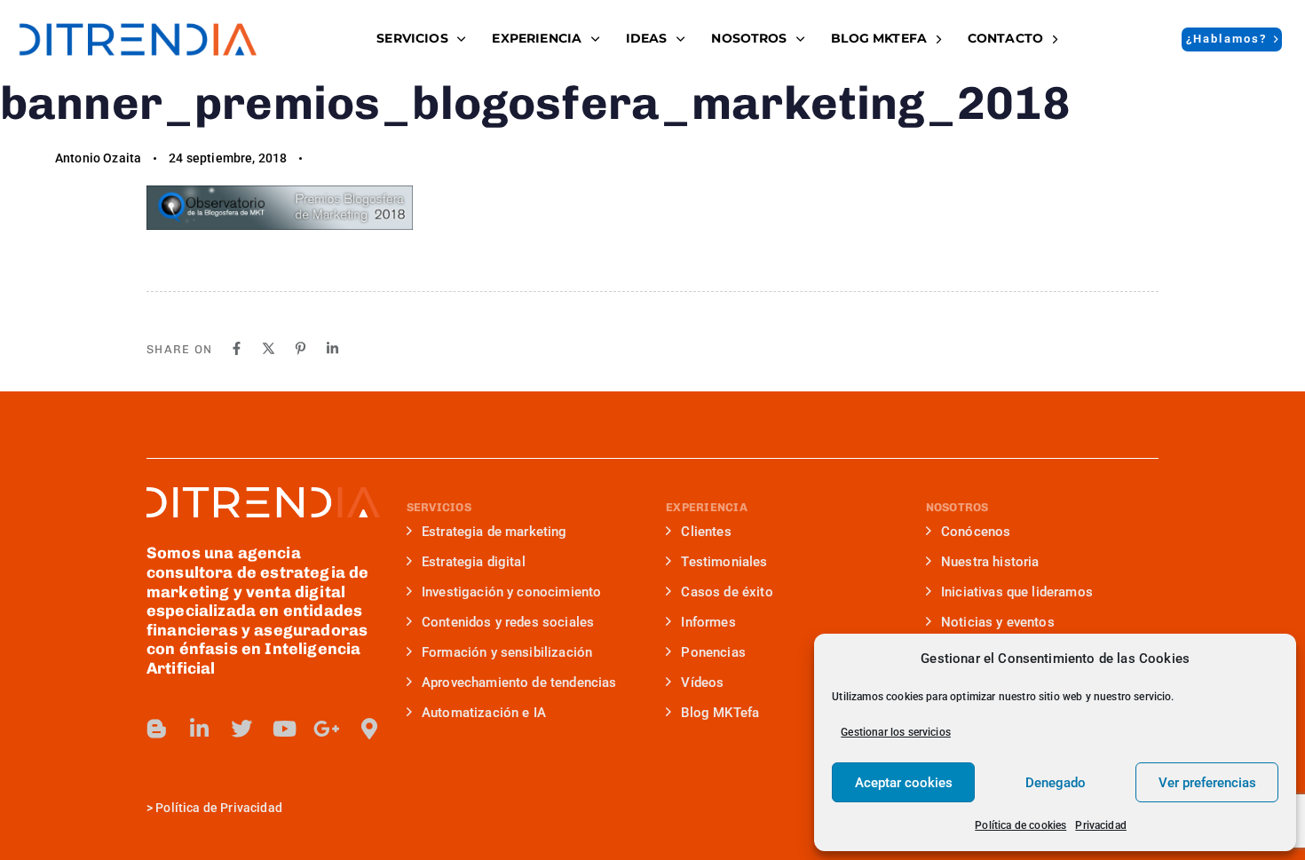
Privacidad (1101, 825)
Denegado (1055, 783)
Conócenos (975, 532)
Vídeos (702, 682)
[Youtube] (284, 728)
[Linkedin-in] (199, 728)
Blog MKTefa (720, 713)
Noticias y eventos (998, 622)
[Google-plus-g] (326, 728)
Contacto (1005, 38)
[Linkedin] (332, 348)
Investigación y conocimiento (511, 592)
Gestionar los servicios (896, 732)
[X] (268, 348)
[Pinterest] (300, 348)
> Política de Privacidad (214, 808)
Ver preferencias (1207, 783)
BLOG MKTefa (879, 38)
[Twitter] (241, 728)
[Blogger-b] (157, 728)
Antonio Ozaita (98, 158)
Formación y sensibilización (507, 652)
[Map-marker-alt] (369, 728)
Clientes (706, 532)
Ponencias (713, 652)
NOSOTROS (749, 38)
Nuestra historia (990, 562)
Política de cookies (1020, 825)
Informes (708, 622)
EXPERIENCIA (536, 38)
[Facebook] (236, 348)
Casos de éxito (726, 592)
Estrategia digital (474, 562)
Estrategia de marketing (494, 532)
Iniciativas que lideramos (1017, 592)
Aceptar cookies (904, 783)
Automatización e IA (484, 713)
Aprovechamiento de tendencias (519, 682)
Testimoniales (724, 562)
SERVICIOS (411, 38)
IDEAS (647, 38)
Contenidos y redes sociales (508, 622)
